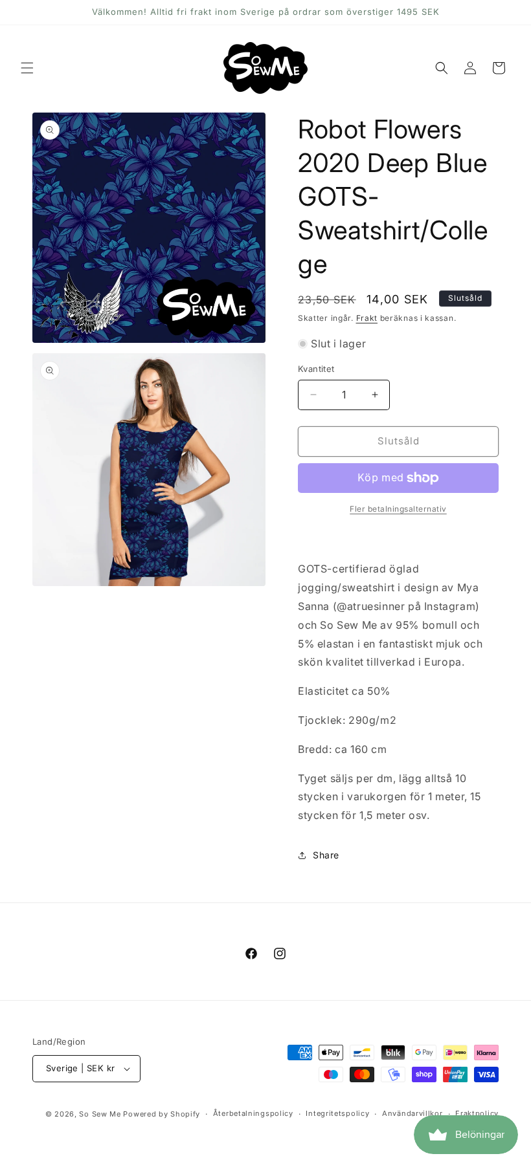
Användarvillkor (412, 1113)
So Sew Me (99, 1113)
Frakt (367, 318)
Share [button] (326, 854)
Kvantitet (316, 369)
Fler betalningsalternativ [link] (398, 509)
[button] (27, 68)
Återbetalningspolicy (253, 1113)
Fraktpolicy (477, 1113)
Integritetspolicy (337, 1113)
